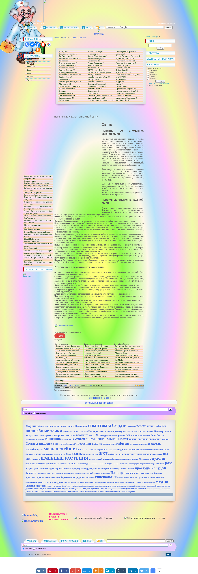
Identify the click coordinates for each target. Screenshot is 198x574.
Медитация (81, 426)
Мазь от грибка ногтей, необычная (37, 216)
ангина (45, 443)
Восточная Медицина (97, 58)
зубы (158, 426)
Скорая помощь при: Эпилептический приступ (37, 252)
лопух (105, 444)
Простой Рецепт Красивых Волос (36, 232)
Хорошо (153, 73)
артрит (29, 468)
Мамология (64, 79)
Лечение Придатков (31, 241)
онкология (126, 459)
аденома (113, 435)
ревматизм (39, 468)
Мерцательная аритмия (32, 192)
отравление (33, 435)
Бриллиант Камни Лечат (124, 348)
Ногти (68, 454)
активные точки (132, 482)
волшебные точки (44, 430)
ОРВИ (28, 459)
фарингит (31, 473)
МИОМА (41, 463)
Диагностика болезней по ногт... (98, 346)
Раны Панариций (30, 248)
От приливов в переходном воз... (68, 369)
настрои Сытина (51, 491)
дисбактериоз (148, 486)
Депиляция (89, 482)
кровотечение (59, 454)
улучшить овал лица (35, 491)
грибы (111, 454)
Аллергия (63, 51)
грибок (43, 426)
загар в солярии (163, 489)
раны (41, 450)
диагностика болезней (154, 477)
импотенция (51, 477)
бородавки (102, 449)
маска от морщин (54, 489)
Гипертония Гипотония (125, 61)
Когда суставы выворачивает (66, 372)
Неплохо (153, 75)
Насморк (93, 431)
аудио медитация (56, 426)
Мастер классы (94, 79)
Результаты (151, 84)
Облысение (93, 454)
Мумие (86, 454)
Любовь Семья (65, 77)
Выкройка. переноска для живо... (128, 362)
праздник (130, 486)
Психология (93, 91)
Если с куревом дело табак (68, 355)
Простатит (64, 91)
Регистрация (70, 27)
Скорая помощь (66, 98)
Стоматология (113, 482)
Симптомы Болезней (78, 38)
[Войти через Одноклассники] (38, 50)
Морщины (33, 426)
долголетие (106, 431)
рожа (114, 486)
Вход (88, 27)
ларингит (134, 449)
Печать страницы (62, 383)
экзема (124, 468)
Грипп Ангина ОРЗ (67, 65)
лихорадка (42, 473)
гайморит (122, 443)
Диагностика (93, 68)
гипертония (82, 443)
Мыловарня (65, 84)
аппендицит (79, 473)
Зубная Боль (122, 70)
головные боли (160, 449)
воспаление (88, 477)
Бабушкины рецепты (68, 54)
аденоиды (57, 473)
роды (79, 477)
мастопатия (30, 464)
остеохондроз (84, 464)
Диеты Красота (123, 68)
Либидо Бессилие (95, 75)
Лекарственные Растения (70, 75)
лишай (99, 459)
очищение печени (114, 489)
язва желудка (40, 488)
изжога (46, 482)
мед (119, 449)
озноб (49, 473)
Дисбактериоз (29, 218)
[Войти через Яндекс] (43, 44)
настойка (32, 449)
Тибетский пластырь (92, 369)
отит (58, 477)
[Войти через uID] (27, 44)
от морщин (130, 491)
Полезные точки (95, 89)
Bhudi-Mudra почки (31, 239)
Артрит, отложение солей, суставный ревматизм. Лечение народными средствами (37, 257)
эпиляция (80, 482)
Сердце (119, 425)
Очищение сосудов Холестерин (67, 346)
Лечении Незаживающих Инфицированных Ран (37, 207)
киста (125, 449)
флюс (64, 486)
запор (58, 486)
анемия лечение (85, 491)
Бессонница (93, 54)
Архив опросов (163, 84)
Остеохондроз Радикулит (70, 86)
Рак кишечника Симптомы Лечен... (98, 362)
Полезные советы (67, 89)
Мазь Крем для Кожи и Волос (126, 355)
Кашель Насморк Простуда (99, 72)
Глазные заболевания (68, 63)
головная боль (148, 435)
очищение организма (91, 488)
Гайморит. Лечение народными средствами (37, 189)
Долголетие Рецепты (68, 68)
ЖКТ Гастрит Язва (96, 70)
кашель (154, 443)
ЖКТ (103, 454)
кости (116, 464)
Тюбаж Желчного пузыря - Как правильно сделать (37, 212)
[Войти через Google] (48, 44)
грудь (105, 435)
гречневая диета (118, 491)
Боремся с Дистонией (98, 353)
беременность (68, 477)
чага (151, 473)
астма (131, 468)
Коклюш (35, 459)
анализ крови (151, 489)
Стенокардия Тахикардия (126, 98)
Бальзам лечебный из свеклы (35, 195)
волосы (77, 454)
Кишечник (53, 439)
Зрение (48, 435)
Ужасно (153, 79)
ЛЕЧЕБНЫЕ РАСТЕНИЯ (63, 458)
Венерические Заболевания (70, 58)
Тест (68, 486)
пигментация (31, 482)
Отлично (153, 70)
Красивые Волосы (123, 72)
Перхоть (39, 482)
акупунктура (149, 482)
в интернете (41, 413)
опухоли (157, 458)
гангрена (88, 473)
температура (68, 473)
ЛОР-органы (132, 435)
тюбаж (104, 489)
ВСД (164, 426)
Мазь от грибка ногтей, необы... (67, 360)
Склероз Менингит (124, 96)
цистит (101, 468)
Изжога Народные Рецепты (95, 376)
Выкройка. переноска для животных (37, 263)
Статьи (65, 38)
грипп (107, 468)
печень (141, 426)
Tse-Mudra (118, 360)
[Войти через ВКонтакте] (32, 44)
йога (139, 454)
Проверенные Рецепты (126, 89)
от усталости (68, 488)
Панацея (118, 472)
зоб (131, 444)
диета (60, 482)
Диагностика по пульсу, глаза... (126, 367)
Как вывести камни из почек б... (68, 351)
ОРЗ (165, 454)
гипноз (70, 426)
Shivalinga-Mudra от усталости (35, 186)
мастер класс (146, 431)
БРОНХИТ (82, 435)
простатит (31, 477)
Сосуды (109, 463)
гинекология (106, 477)
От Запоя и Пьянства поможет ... (97, 358)
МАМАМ (121, 77)
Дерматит (112, 450)
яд (27, 435)
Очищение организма (96, 86)
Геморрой (63, 61)
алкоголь (143, 444)
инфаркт (132, 426)
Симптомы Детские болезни (100, 96)
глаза (41, 435)
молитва (133, 477)
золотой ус (130, 453)
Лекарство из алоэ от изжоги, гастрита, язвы (37, 177)
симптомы (99, 425)
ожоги (92, 449)
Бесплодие (120, 54)
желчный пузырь (66, 444)
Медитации (121, 79)
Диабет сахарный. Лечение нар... (127, 351)
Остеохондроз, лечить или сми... (68, 374)
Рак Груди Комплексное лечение (36, 183)
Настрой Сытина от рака (68, 491)
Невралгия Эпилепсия (97, 84)
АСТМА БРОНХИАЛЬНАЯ (101, 439)
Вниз (32, 27)
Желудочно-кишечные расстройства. (32, 226)
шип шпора (116, 469)
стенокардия (49, 469)
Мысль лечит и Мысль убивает (126, 358)
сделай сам (132, 431)
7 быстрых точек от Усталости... (96, 367)
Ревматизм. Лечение (31, 230)
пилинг (73, 482)
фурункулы (90, 468)
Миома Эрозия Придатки (70, 82)
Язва (99, 435)
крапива (92, 459)
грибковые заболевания (81, 486)
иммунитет (121, 486)
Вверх (33, 541)
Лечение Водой (68, 358)
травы (135, 444)
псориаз (160, 463)
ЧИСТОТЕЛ (82, 450)
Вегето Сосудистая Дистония (128, 56)
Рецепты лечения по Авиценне (96, 360)
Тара (90, 385)
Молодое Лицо (120, 353)
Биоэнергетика (162, 431)
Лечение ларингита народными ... (127, 376)
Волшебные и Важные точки (95, 372)
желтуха (91, 435)
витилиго (49, 454)
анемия (135, 459)
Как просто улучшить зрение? (66, 362)
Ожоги (119, 84)
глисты (133, 439)
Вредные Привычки (125, 58)
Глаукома (96, 473)
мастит (120, 477)
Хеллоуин (138, 486)
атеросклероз (146, 449)
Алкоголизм (68, 431)
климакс (63, 464)
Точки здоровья (120, 372)
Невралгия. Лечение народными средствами (37, 203)
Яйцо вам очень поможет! (68, 376)
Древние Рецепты (67, 70)
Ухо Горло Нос (123, 100)
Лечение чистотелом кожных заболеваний (37, 221)
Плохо (152, 77)
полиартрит (134, 464)
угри (57, 468)
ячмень (126, 477)
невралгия (66, 439)
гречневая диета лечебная (101, 491)
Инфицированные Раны (69, 72)
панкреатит (40, 439)
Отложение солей (97, 464)
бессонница (30, 454)
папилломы (70, 435)
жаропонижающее (147, 464)
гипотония (144, 473)
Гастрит (161, 435)
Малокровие (144, 459)
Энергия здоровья (36, 485)
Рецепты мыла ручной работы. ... (97, 351)
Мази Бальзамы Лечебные (99, 77)
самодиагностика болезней (133, 488)
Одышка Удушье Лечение (65, 353)
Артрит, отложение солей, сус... (126, 369)
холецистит (30, 439)
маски (53, 482)
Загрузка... (99, 34)
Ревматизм (93, 93)
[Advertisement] (35, 128)
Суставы (32, 443)
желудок (158, 467)
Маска (67, 482)
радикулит (120, 431)
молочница (157, 454)
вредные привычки (149, 438)
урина (49, 463)
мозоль (56, 464)
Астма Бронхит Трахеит (126, 51)
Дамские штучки (95, 65)
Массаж (123, 438)
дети (55, 443)
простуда (142, 468)
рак (168, 463)
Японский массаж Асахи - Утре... (68, 348)
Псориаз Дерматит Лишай (127, 91)
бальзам (41, 453)
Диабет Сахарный (123, 65)
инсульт (147, 454)
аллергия (58, 435)
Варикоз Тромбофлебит (97, 56)
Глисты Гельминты (95, 63)
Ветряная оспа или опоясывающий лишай (37, 235)
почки (151, 426)
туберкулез (78, 468)
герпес (140, 477)
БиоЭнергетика (66, 56)
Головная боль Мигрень (126, 63)
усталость (50, 486)
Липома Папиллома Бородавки (128, 75)
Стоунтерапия (99, 482)
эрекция (41, 477)
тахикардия (65, 468)
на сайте (28, 413)
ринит (121, 435)
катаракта (105, 473)
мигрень (118, 454)
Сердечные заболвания (125, 93)
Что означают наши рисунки (125, 374)
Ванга (76, 431)
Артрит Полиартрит (96, 51)
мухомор (112, 444)
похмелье (84, 431)
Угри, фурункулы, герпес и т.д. (101, 100)
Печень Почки (122, 86)
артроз (108, 486)
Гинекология (94, 61)
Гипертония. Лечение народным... (127, 346)
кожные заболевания (112, 459)
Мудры (120, 82)
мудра (161, 481)
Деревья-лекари (29, 181)
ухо (100, 444)
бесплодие (158, 473)
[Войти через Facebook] (37, 44)
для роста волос (98, 486)
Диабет (95, 444)
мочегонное (123, 464)
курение (165, 439)
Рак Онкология (66, 93)
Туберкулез (64, 100)
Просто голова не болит (64, 367)
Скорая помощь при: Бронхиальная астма (37, 245)
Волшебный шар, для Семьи (68, 365)
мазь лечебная (60, 448)
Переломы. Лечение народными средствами (37, 198)
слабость (73, 463)
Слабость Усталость (96, 98)
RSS (101, 27)
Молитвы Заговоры (96, 82)
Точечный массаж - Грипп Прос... (97, 365)
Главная (50, 27)
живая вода (132, 473)
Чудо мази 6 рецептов (92, 355)
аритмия (77, 489)
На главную (60, 381)
